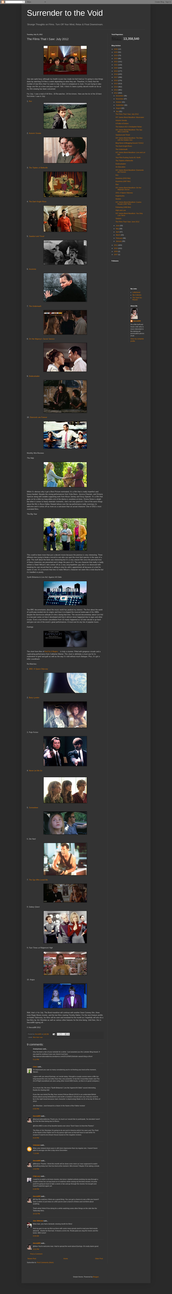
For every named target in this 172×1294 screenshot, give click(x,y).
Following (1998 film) (123, 207)
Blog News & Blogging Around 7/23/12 (130, 143)
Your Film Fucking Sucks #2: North (128, 158)
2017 (116, 77)
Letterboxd (136, 292)
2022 (116, 62)
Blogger (96, 1277)
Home (65, 1259)
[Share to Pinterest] (68, 1034)
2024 (116, 55)
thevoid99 (36, 1116)
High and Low (121, 210)
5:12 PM (36, 1059)
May (117, 229)
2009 (116, 251)
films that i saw (38, 1037)
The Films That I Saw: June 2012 (127, 222)
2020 (116, 68)
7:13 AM (36, 1153)
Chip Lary (36, 1176)
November (120, 99)
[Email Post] (53, 1034)
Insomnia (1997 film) (123, 181)
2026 (116, 49)
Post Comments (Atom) (45, 1262)
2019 (116, 71)
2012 (116, 93)
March (118, 235)
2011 (116, 245)
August (118, 108)
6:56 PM (36, 1109)
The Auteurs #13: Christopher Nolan (129, 127)
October (119, 102)
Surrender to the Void (65, 12)
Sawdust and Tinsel (123, 135)
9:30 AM (36, 1236)
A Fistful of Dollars (122, 123)
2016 (116, 80)
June (118, 226)
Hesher (118, 199)
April (118, 232)
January (119, 241)
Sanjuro (118, 218)
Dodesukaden (121, 164)
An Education (120, 167)
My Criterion (136, 295)
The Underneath (122, 149)
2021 (116, 65)
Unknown (36, 1145)
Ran (117, 184)
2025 (116, 52)
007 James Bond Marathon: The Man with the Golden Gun (129, 139)
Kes (117, 175)
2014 (116, 87)
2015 (116, 84)
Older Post (99, 1259)
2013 (116, 90)
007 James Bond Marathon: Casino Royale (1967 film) (128, 203)
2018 (116, 74)
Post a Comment (36, 1254)
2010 (116, 248)
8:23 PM (36, 1138)
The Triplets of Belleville (124, 161)
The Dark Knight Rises (124, 146)
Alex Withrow (38, 1221)
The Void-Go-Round (137, 299)
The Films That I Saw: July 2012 (127, 114)
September (120, 105)
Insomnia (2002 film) (123, 178)
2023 (116, 58)
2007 (116, 255)
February (119, 238)
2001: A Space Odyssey (124, 193)
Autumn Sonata (121, 120)
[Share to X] (63, 1034)
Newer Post (32, 1259)
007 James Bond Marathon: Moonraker (130, 117)
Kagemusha (120, 196)
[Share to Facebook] (65, 1034)
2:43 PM (36, 1169)
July (117, 111)
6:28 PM (36, 1189)
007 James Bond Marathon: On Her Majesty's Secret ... (128, 189)
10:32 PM (36, 1214)
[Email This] (58, 1034)
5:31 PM (36, 1249)
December (120, 96)
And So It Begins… (52, 651)
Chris (35, 1067)
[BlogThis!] (60, 1034)
